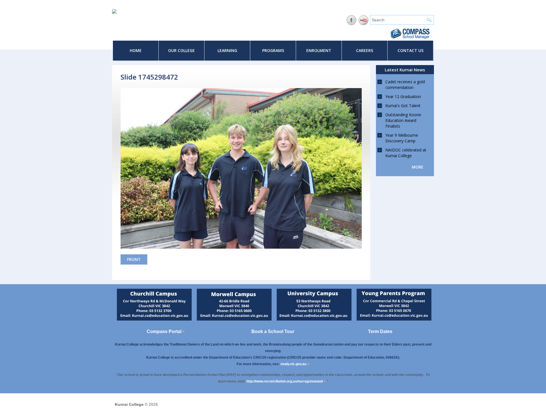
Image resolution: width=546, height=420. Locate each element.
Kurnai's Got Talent (403, 105)
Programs (273, 50)
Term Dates (380, 331)
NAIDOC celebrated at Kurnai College (405, 152)
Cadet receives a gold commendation (405, 84)
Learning (227, 50)
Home (136, 50)
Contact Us (410, 50)
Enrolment (318, 50)
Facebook (351, 20)
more (417, 167)
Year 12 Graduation (403, 96)
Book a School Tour (272, 331)
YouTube (364, 20)
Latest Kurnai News (405, 69)
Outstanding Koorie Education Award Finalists (403, 120)
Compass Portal (166, 331)
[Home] (114, 12)
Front (134, 259)
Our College (181, 50)
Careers (364, 50)
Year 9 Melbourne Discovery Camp (401, 138)
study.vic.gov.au (295, 364)
